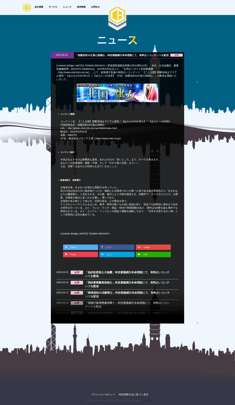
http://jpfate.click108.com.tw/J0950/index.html (92, 128)
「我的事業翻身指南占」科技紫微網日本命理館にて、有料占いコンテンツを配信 (127, 284)
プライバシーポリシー (103, 394)
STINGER (146, 400)
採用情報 (81, 7)
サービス (53, 7)
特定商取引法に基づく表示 (133, 394)
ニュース (67, 7)
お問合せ (95, 7)
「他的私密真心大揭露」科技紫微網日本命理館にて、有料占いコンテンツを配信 (127, 274)
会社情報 (39, 7)
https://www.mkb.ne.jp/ (108, 138)
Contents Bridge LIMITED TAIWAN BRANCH (84, 233)
